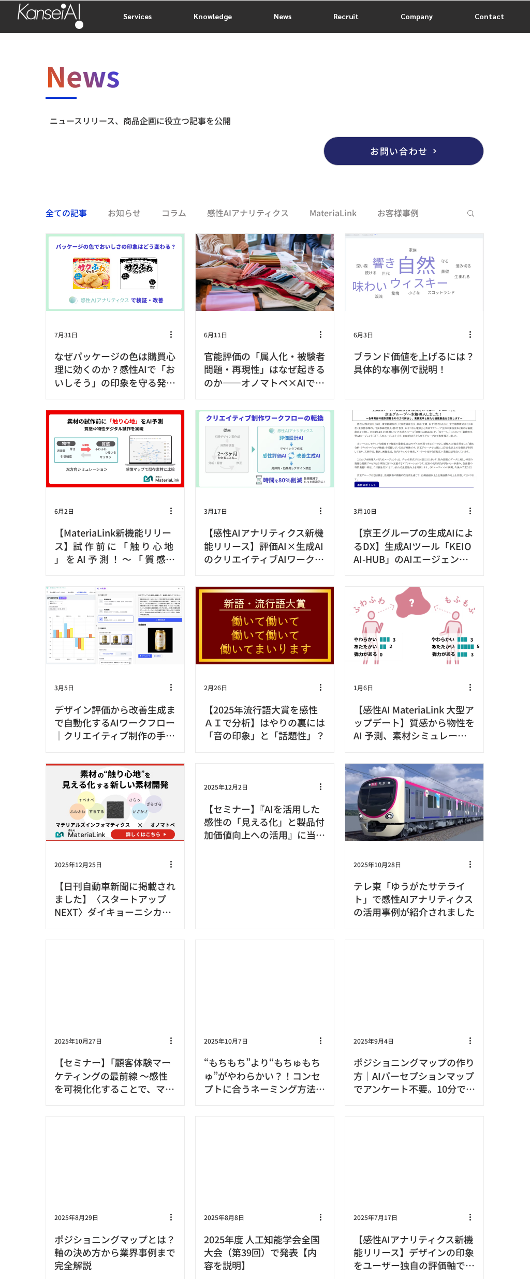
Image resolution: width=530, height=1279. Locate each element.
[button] (471, 214)
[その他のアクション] (174, 334)
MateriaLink (333, 212)
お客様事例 (398, 212)
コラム (173, 212)
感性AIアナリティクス (248, 212)
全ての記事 (66, 212)
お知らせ (124, 212)
